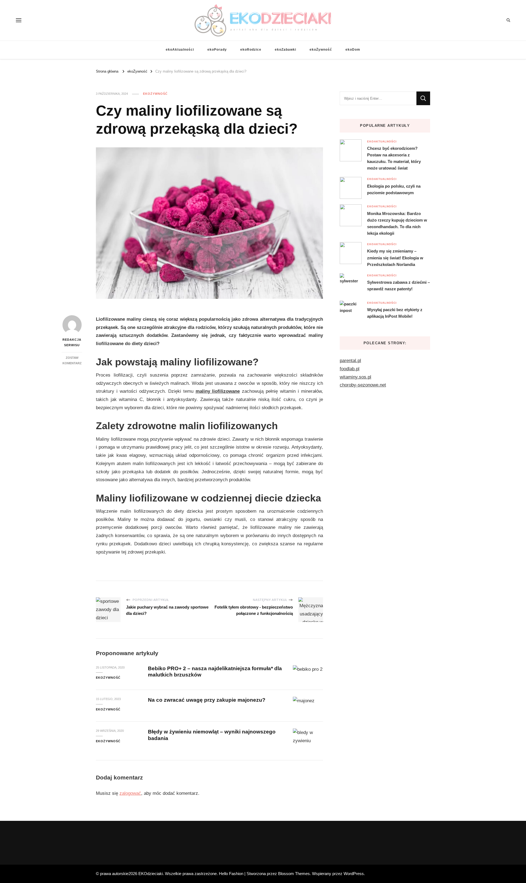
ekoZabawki (285, 49)
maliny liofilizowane (218, 391)
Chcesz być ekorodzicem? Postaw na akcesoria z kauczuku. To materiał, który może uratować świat (394, 158)
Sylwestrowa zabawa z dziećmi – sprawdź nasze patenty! (398, 285)
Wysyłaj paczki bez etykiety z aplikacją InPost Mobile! (394, 313)
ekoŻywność (321, 49)
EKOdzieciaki (150, 873)
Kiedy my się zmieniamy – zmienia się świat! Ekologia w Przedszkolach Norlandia (395, 257)
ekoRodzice (250, 49)
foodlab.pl (349, 368)
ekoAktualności (180, 49)
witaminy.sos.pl (355, 377)
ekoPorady (217, 49)
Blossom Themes (294, 873)
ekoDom (352, 49)
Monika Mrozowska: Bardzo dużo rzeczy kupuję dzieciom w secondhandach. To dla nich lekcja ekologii (397, 223)
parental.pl (350, 360)
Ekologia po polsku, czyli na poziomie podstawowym (394, 189)
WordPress (354, 873)
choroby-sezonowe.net (363, 385)
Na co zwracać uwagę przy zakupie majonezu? (206, 700)
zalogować (130, 793)
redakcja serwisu (71, 342)
